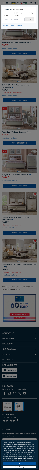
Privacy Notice (21, 460)
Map (20, 25)
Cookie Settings (19, 467)
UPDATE (30, 19)
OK (19, 463)
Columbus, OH (17, 9)
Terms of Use (21, 458)
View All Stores (9, 25)
